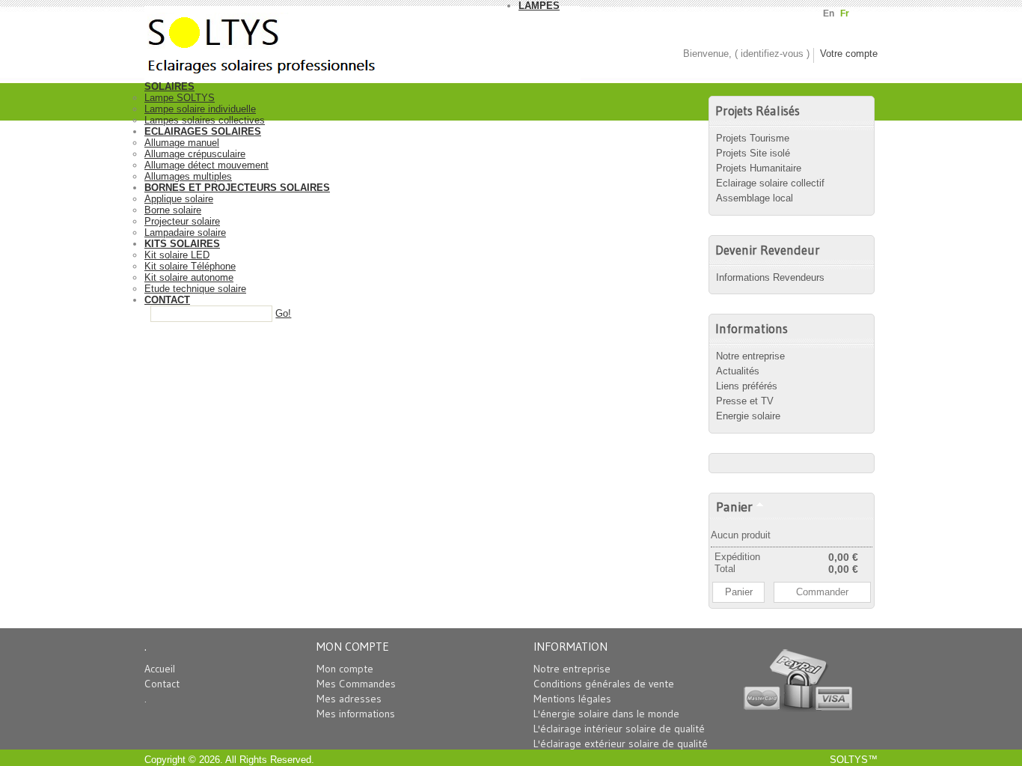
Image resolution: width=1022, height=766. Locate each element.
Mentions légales (572, 698)
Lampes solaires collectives (204, 120)
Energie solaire (748, 416)
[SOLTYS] (331, 40)
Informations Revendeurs (770, 277)
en (828, 13)
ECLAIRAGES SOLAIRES (202, 131)
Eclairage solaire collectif (770, 183)
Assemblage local (754, 198)
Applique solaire (178, 198)
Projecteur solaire (182, 221)
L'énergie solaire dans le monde (606, 713)
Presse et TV (745, 401)
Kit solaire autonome (188, 277)
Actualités (737, 371)
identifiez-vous (772, 53)
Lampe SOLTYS (179, 97)
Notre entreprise (750, 356)
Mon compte (344, 668)
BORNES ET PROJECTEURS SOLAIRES (237, 187)
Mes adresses (349, 698)
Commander (822, 592)
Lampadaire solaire (185, 232)
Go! (283, 313)
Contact (162, 683)
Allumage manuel (181, 142)
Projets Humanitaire (758, 168)
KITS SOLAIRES (182, 243)
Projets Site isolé (753, 153)
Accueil (159, 668)
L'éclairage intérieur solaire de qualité (619, 728)
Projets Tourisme (752, 138)
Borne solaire (172, 210)
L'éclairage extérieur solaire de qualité (620, 743)
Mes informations (355, 713)
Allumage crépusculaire (194, 153)
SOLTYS (849, 759)
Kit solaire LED (176, 255)
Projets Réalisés (757, 110)
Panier (734, 506)
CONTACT (167, 300)
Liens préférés (746, 386)
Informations (751, 328)
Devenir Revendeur (767, 250)
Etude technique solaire (195, 288)
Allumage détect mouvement (206, 165)
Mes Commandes (356, 683)
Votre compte (849, 53)
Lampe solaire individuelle (200, 109)
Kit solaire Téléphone (190, 266)
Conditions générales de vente (603, 683)
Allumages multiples (188, 176)
